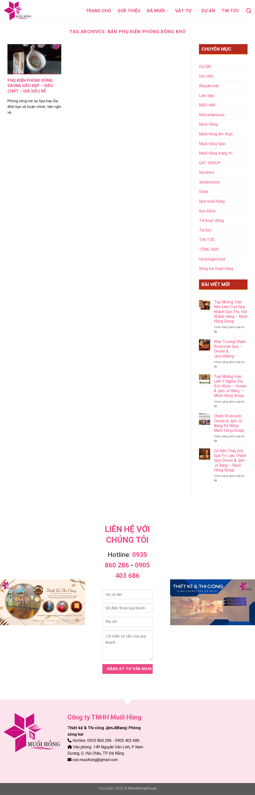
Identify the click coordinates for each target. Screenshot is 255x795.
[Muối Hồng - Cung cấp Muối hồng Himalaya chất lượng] (29, 10)
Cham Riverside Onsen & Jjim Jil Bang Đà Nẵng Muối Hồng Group (229, 423)
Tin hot (205, 230)
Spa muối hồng (212, 201)
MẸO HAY (207, 105)
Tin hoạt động (211, 220)
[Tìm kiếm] (248, 10)
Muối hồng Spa (212, 143)
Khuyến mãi (209, 86)
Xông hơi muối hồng (216, 268)
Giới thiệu (129, 10)
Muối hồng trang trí (215, 153)
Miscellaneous (212, 114)
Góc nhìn (206, 76)
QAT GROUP (210, 163)
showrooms (209, 182)
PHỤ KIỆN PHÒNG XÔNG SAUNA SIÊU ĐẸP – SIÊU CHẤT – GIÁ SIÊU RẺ (30, 85)
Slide (203, 191)
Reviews (206, 172)
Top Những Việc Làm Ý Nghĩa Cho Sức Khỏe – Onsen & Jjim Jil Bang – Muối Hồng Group (230, 386)
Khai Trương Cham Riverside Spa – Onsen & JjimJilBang (230, 348)
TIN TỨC (230, 10)
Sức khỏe (207, 211)
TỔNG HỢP (209, 249)
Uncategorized (212, 259)
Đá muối (156, 10)
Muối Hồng (208, 124)
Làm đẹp (206, 95)
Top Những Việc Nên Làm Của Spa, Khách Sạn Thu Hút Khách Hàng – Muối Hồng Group (231, 312)
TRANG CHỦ (98, 10)
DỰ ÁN (208, 10)
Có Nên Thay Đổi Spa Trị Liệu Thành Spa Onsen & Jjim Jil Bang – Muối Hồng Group (230, 460)
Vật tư (183, 10)
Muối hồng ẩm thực (216, 134)
